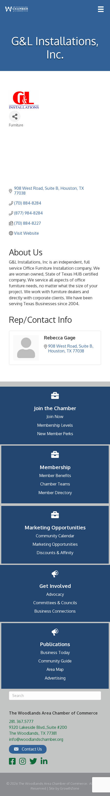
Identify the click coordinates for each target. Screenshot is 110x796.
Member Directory (55, 492)
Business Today (55, 652)
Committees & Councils (55, 602)
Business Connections (55, 611)
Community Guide (55, 660)
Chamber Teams (55, 483)
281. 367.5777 (21, 721)
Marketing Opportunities (55, 544)
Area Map (55, 669)
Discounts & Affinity (55, 552)
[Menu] (101, 9)
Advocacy (55, 594)
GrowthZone (69, 788)
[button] (28, 749)
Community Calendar (55, 535)
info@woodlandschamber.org (36, 739)
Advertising (55, 678)
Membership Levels (55, 425)
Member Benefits (55, 475)
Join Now (55, 416)
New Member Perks (55, 433)
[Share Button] (14, 116)
